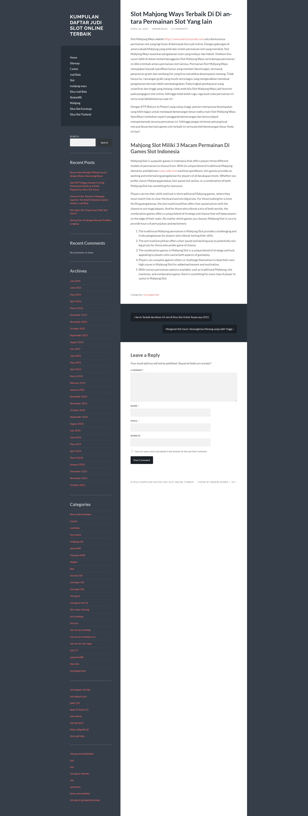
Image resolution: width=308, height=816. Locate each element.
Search (74, 136)
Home (73, 57)
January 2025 (77, 389)
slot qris (74, 623)
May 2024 (75, 444)
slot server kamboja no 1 (83, 636)
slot (72, 760)
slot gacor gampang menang (84, 800)
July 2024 (75, 430)
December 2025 (78, 314)
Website (136, 435)
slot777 (74, 650)
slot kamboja (76, 616)
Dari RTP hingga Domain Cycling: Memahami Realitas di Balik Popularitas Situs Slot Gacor (87, 186)
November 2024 (78, 403)
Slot (72, 80)
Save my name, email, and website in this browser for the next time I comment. (171, 451)
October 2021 (77, 485)
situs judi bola (77, 736)
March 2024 (76, 457)
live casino (75, 534)
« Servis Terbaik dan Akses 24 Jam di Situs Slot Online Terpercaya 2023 (171, 317)
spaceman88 (76, 657)
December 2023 (78, 471)
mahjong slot (76, 541)
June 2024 (75, 437)
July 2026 (75, 280)
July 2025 (75, 348)
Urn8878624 (159, 29)
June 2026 (75, 287)
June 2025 (75, 355)
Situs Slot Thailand (80, 114)
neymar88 (75, 548)
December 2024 (78, 396)
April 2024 (75, 451)
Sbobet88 (76, 97)
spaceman (75, 786)
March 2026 (76, 308)
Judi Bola (75, 74)
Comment (137, 370)
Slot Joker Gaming (79, 609)
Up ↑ (234, 482)
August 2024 (77, 423)
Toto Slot (74, 663)
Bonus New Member (80, 514)
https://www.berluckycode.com (184, 39)
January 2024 (77, 464)
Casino (74, 69)
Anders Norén (219, 482)
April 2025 (75, 369)
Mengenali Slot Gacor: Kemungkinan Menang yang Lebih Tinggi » (200, 329)
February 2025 (78, 382)
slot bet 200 (76, 575)
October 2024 (77, 410)
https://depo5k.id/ (79, 729)
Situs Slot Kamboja (81, 108)
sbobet (73, 561)
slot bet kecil (76, 722)
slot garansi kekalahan (82, 753)
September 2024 (79, 416)
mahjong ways (78, 86)
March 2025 (76, 376)
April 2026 (75, 301)
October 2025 (77, 328)
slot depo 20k (77, 589)
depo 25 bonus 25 (79, 709)
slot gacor (75, 595)
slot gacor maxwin (79, 773)
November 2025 (78, 321)
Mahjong (75, 103)
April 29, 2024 (139, 29)
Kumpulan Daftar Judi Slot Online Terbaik (86, 25)
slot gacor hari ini (79, 602)
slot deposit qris (78, 696)
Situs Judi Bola (78, 91)
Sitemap (75, 63)
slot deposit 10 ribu (80, 689)
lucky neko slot (168, 170)
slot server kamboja (80, 629)
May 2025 (75, 362)
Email (135, 421)
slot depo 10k (77, 582)
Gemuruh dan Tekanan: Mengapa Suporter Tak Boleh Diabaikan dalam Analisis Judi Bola (89, 200)
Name (135, 406)
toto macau (76, 716)
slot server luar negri (81, 643)
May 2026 (75, 294)
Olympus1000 (77, 555)
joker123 (75, 703)
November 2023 (78, 478)
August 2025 (77, 342)
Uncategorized (78, 670)
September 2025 (79, 335)
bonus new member (80, 793)
